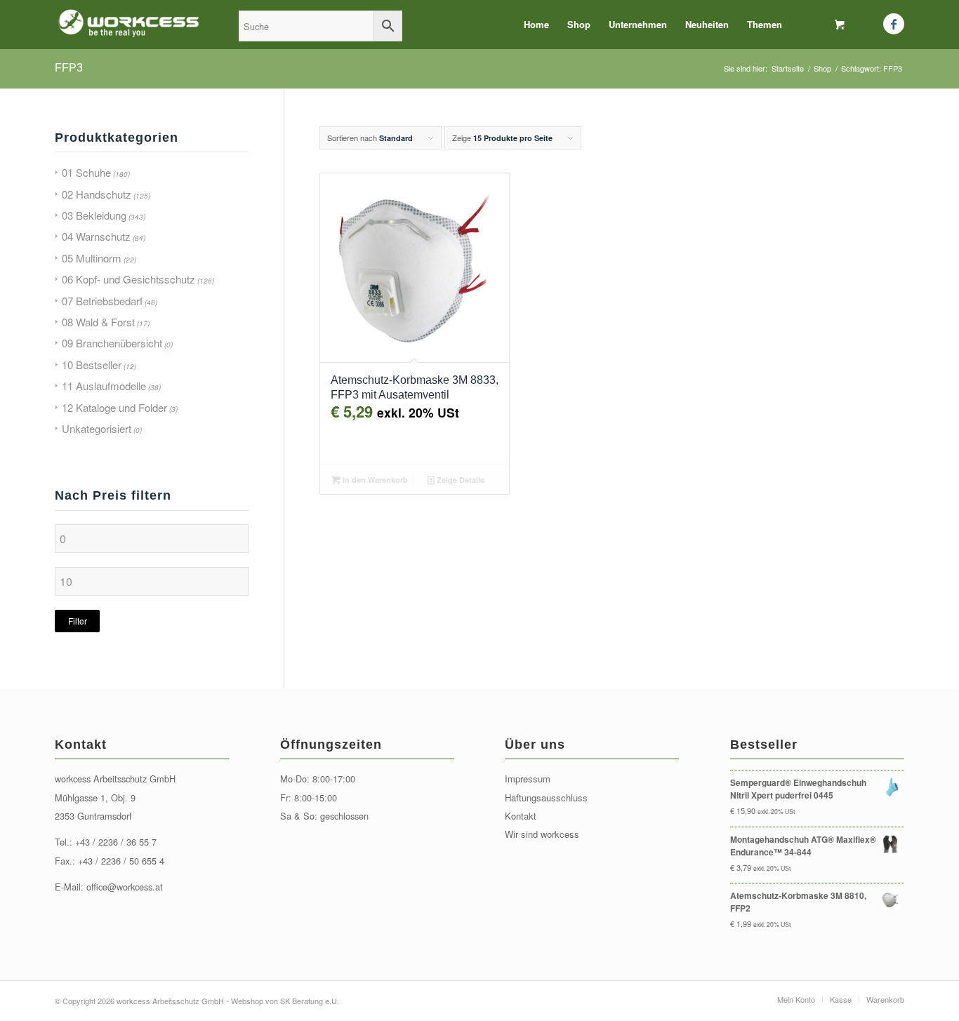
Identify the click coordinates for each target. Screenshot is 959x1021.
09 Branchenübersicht (112, 342)
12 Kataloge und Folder (114, 407)
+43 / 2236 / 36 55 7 (116, 841)
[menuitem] (536, 24)
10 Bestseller (91, 364)
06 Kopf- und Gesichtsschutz (128, 279)
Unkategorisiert (96, 428)
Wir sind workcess (542, 834)
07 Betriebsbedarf (102, 300)
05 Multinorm (91, 258)
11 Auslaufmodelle (104, 385)
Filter (77, 621)
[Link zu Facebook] (893, 23)
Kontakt (520, 815)
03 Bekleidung (94, 215)
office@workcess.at (124, 886)
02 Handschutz (96, 194)
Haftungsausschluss (546, 797)
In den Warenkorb (374, 479)
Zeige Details (459, 479)
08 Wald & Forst (98, 321)
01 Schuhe (86, 172)
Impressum (527, 778)
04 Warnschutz (96, 236)
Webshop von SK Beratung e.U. (285, 1000)
